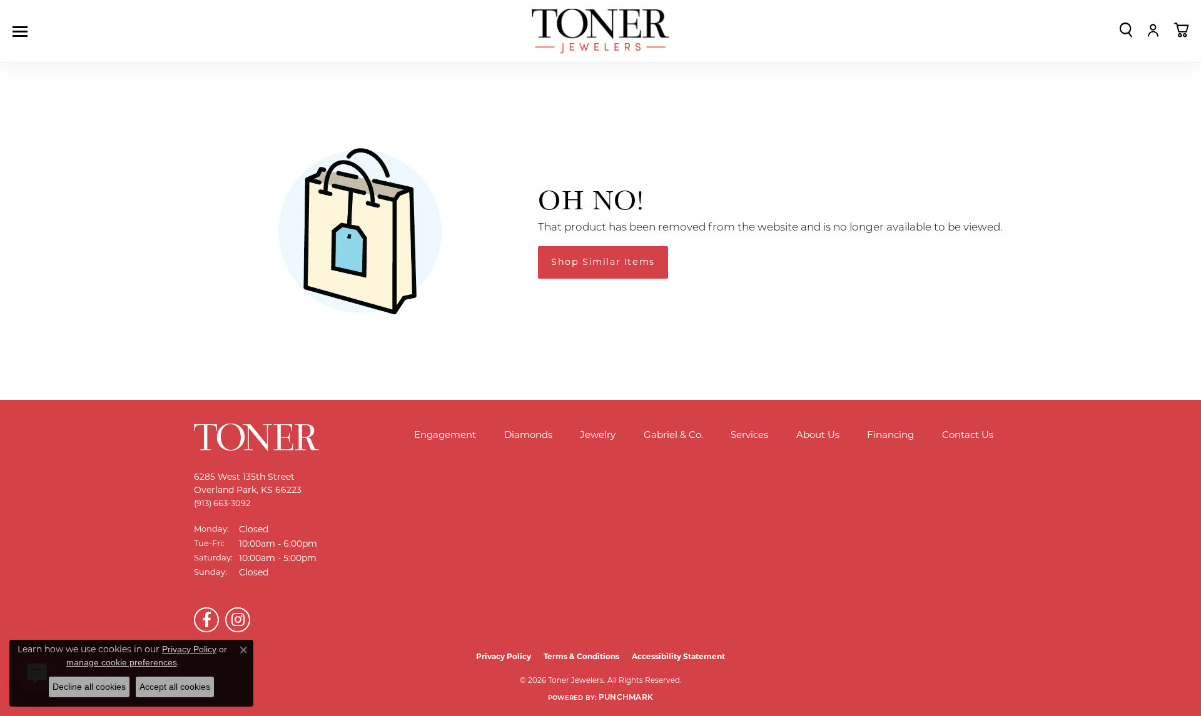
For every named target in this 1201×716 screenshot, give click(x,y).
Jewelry (598, 434)
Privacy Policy (503, 656)
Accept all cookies (174, 687)
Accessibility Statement (678, 656)
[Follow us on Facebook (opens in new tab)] (206, 619)
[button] (1125, 29)
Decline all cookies (89, 687)
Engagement (445, 434)
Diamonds (528, 434)
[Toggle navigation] (23, 31)
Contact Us (967, 434)
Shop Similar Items (603, 261)
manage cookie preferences (121, 662)
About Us (817, 434)
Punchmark (626, 698)
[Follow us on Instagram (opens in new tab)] (237, 619)
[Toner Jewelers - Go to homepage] (600, 31)
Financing (890, 434)
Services (749, 434)
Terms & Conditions (581, 656)
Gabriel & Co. (673, 434)
